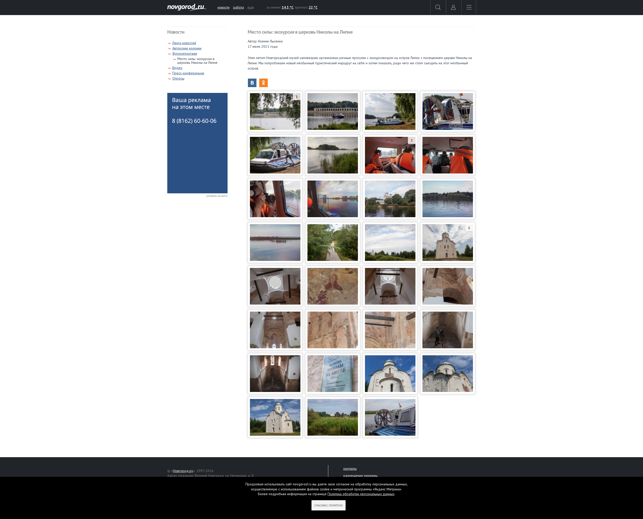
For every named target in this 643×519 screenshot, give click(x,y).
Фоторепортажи (184, 53)
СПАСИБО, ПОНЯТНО (328, 505)
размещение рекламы (360, 475)
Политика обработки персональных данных (361, 494)
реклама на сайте (217, 196)
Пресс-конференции (188, 73)
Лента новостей (184, 43)
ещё (250, 7)
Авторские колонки (186, 48)
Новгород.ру (183, 471)
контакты (350, 468)
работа (238, 7)
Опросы (178, 78)
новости (224, 7)
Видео (177, 68)
